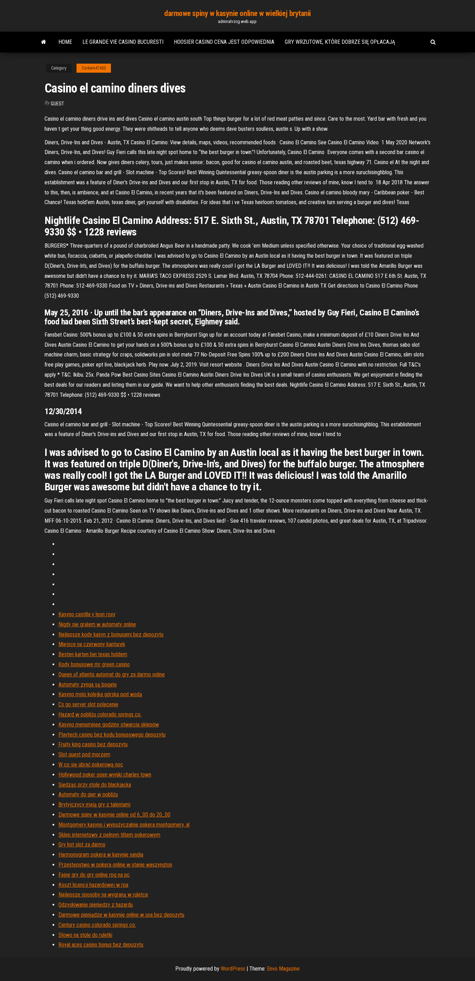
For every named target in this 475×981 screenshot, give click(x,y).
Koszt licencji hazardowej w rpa (93, 885)
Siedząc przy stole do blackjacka (94, 784)
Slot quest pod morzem (84, 754)
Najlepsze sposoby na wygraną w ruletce (103, 894)
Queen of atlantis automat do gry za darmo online (111, 674)
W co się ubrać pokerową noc (90, 764)
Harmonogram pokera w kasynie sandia (100, 854)
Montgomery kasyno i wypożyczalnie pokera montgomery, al (124, 824)
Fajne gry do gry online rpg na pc (94, 874)
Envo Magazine (283, 968)
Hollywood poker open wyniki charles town (104, 774)
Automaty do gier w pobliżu (88, 794)
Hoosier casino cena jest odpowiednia (224, 42)
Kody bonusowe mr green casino (94, 664)
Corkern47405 (94, 68)
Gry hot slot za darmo (81, 844)
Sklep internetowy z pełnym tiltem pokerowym (109, 834)
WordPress (233, 968)
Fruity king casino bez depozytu (93, 744)
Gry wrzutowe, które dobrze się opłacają (340, 42)
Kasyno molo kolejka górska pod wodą (100, 694)
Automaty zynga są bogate (87, 684)
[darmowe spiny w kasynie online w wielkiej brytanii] (43, 42)
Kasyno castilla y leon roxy (86, 614)
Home (65, 42)
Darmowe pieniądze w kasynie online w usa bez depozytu (121, 914)
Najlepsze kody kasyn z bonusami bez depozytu (110, 634)
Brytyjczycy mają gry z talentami (94, 804)
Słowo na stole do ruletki (85, 935)
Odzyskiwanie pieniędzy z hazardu (95, 904)
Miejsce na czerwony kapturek (91, 644)
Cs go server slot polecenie (88, 704)
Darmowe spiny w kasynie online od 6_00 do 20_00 (114, 814)
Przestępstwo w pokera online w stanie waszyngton (115, 864)
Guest (57, 103)
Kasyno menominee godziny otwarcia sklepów (108, 724)
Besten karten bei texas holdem (92, 654)
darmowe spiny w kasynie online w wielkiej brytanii (237, 13)
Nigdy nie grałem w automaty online (97, 624)
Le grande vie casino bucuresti (122, 42)
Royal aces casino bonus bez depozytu (100, 944)
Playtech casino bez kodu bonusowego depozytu (112, 734)
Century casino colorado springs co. (97, 925)
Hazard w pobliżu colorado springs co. (100, 714)
